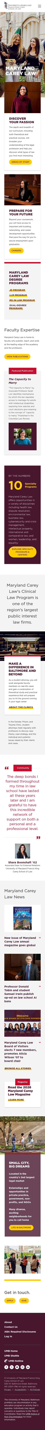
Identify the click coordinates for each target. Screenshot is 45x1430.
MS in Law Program (22, 300)
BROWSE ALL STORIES (18, 1068)
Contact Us (11, 1327)
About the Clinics (21, 707)
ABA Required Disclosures (20, 1331)
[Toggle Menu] (39, 6)
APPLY (10, 1301)
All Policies (35, 1390)
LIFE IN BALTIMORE (21, 1228)
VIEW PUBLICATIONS (17, 357)
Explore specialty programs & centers (22, 552)
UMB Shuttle (11, 1355)
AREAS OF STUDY (20, 162)
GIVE (24, 1301)
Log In (8, 1336)
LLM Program (18, 295)
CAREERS (16, 251)
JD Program (17, 290)
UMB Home (11, 1351)
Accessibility (20, 1390)
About (8, 1322)
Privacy (7, 1390)
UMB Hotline (15, 1361)
